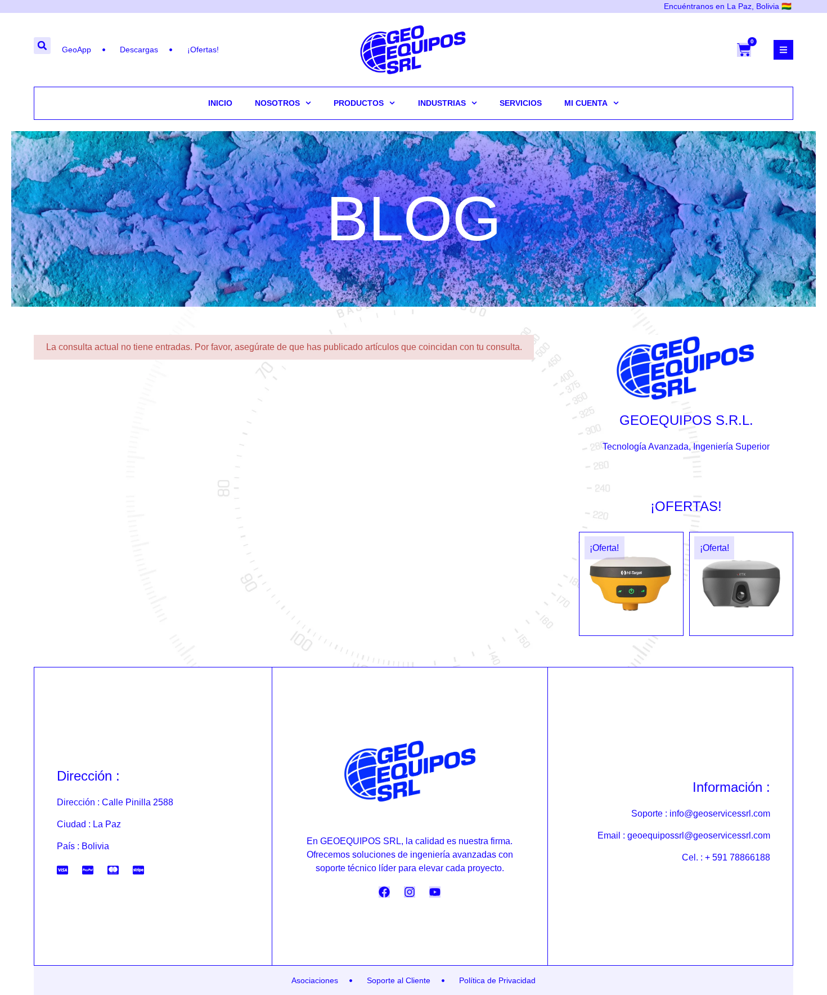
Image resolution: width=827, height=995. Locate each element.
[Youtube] (435, 892)
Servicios (521, 102)
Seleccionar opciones (631, 630)
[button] (42, 45)
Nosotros (277, 102)
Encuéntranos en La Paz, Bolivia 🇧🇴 (728, 6)
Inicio (220, 102)
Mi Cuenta (586, 102)
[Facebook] (384, 892)
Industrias (442, 102)
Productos (359, 102)
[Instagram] (409, 892)
